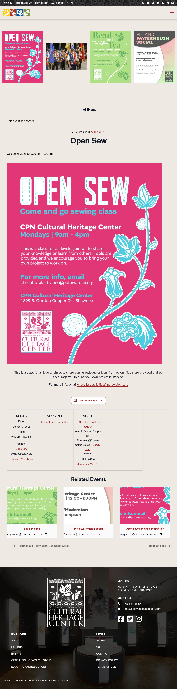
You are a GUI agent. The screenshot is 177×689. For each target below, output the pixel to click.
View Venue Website (88, 464)
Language (57, 3)
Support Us (104, 647)
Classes (14, 459)
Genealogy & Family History (31, 660)
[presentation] (32, 505)
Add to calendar (89, 400)
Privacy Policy (107, 660)
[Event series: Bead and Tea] (46, 534)
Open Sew (21, 448)
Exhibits (17, 647)
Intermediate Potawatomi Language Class (43, 546)
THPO (70, 3)
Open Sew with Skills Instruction (145, 528)
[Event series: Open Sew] (161, 534)
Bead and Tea (32, 528)
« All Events (88, 109)
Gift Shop (41, 3)
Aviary (8, 3)
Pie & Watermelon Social (88, 528)
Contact (102, 653)
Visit (14, 640)
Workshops (26, 459)
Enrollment (24, 3)
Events (16, 653)
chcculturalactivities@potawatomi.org (102, 384)
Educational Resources (29, 666)
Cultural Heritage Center (54, 422)
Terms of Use (106, 666)
